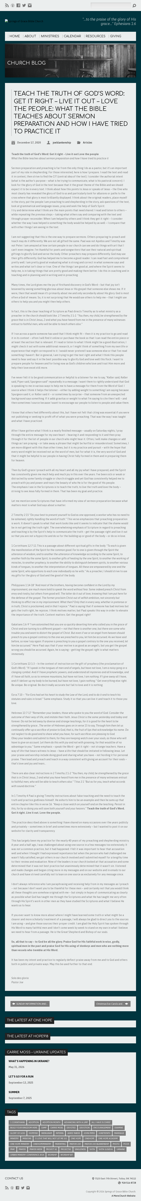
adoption (34, 1122)
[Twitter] (24, 5)
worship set (67, 1155)
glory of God (17, 1133)
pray (12, 1149)
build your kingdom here (23, 1127)
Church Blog (26, 63)
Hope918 (33, 1133)
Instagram (46, 1133)
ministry (14, 1138)
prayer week (36, 1149)
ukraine (121, 1149)
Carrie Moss (56, 1127)
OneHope (89, 1138)
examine (119, 1127)
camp (43, 1127)
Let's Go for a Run (21, 1076)
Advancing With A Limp (76, 1122)
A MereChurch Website (123, 1195)
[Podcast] (13, 5)
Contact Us (14, 1178)
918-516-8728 (129, 1182)
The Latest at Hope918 (27, 1036)
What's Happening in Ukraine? (29, 1061)
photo (116, 1144)
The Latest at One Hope (29, 1020)
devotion (84, 1127)
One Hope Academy (108, 1138)
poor (126, 1144)
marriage (119, 1133)
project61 (66, 1149)
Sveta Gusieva (106, 1149)
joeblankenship (62, 142)
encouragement (102, 1127)
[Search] (134, 6)
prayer (22, 1149)
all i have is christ (101, 1122)
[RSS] (7, 5)
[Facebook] (18, 5)
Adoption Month (51, 1122)
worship (52, 1155)
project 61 (51, 1149)
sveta (92, 1149)
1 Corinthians (17, 1122)
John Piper (89, 1133)
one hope (76, 1138)
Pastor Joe (75, 1144)
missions (27, 1138)
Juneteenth (104, 1133)
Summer (14, 1092)
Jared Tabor (73, 1133)
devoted (71, 1127)
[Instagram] (30, 5)
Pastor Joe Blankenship (97, 1144)
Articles (87, 142)
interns (60, 1133)
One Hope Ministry (19, 1144)
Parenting (60, 1144)
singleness (80, 1149)
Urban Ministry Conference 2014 (27, 1155)
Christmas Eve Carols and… (110, 1003)
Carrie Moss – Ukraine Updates (36, 1052)
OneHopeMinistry (42, 1144)
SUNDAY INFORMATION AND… (32, 1003)
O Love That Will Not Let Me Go (51, 1138)
